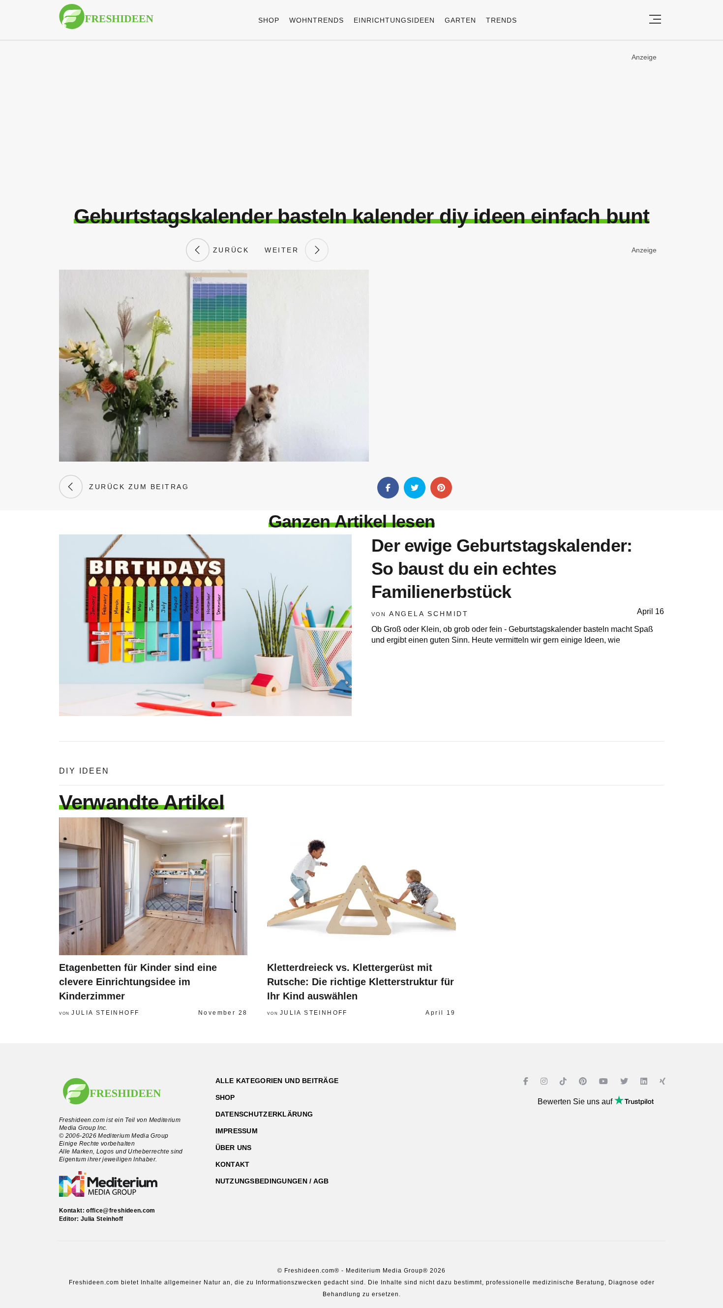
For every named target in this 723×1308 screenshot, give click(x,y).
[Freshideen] (106, 21)
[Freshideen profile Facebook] (527, 1081)
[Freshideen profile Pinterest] (584, 1081)
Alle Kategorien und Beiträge (277, 1081)
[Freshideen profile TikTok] (564, 1081)
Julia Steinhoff (105, 1012)
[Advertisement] (361, 122)
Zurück (229, 250)
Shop (268, 20)
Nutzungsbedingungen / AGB (272, 1181)
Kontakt (232, 1164)
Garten (460, 20)
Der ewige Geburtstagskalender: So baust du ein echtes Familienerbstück (501, 568)
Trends (501, 20)
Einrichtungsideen (394, 20)
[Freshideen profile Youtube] (604, 1081)
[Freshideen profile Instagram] (545, 1081)
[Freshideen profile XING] (664, 1081)
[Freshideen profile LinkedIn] (645, 1081)
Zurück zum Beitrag (136, 487)
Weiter (285, 250)
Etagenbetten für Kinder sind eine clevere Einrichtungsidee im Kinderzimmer (138, 981)
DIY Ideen (84, 771)
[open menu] (655, 20)
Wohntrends (316, 20)
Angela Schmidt (429, 614)
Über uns (233, 1148)
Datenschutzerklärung (264, 1114)
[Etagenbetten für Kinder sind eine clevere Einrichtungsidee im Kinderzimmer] (153, 886)
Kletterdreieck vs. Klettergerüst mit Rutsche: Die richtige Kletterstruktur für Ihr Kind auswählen (360, 981)
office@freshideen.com (120, 1210)
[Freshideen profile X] (625, 1081)
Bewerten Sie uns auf (576, 1101)
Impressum (236, 1131)
